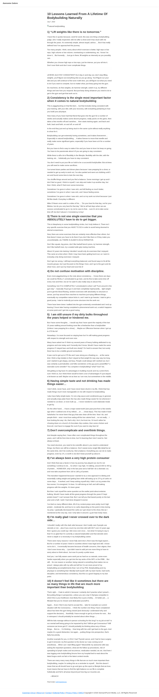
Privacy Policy (72, 693)
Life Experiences (61, 682)
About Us (40, 693)
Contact (49, 693)
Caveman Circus (29, 693)
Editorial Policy (59, 693)
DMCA (81, 693)
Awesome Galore (10, 3)
